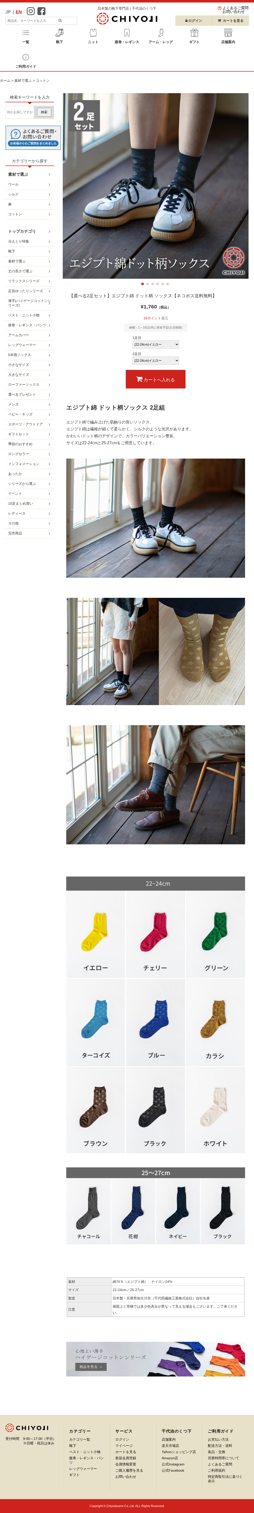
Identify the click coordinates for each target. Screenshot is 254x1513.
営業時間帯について (223, 1458)
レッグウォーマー (22, 345)
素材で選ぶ (23, 81)
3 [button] (153, 284)
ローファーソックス (23, 384)
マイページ (124, 1446)
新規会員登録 (125, 1458)
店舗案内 (169, 1439)
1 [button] (143, 284)
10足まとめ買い (20, 503)
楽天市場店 (170, 1446)
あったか (15, 474)
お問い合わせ (125, 1477)
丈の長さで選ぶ (20, 271)
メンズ (13, 404)
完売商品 (15, 533)
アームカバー (18, 335)
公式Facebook (173, 1470)
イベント (15, 493)
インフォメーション (23, 464)
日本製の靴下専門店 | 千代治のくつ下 (127, 8)
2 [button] (148, 284)
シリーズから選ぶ (22, 484)
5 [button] (163, 284)
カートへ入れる (158, 379)
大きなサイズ (18, 375)
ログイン (122, 1439)
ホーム (5, 81)
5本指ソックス (19, 355)
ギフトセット (18, 434)
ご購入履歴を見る (129, 1470)
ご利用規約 (216, 1470)
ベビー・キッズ (20, 414)
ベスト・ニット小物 (23, 315)
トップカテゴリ (22, 231)
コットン (43, 81)
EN (19, 11)
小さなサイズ (18, 365)
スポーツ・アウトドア (25, 424)
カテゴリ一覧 (79, 1439)
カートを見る (233, 21)
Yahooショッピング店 (179, 1452)
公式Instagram (173, 1464)
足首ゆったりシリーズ (25, 291)
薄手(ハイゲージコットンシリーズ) (29, 303)
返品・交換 (216, 1452)
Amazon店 (170, 1458)
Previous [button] (75, 186)
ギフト (74, 1475)
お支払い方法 (218, 1439)
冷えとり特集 (18, 241)
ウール (13, 184)
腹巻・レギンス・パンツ (27, 325)
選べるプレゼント (22, 394)
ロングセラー (18, 454)
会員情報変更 (125, 1464)
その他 (13, 523)
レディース (17, 513)
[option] (156, 186)
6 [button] (168, 284)
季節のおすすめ (20, 444)
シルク (13, 194)
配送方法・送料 (220, 1446)
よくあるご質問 (220, 1464)
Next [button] (236, 186)
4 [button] (158, 284)
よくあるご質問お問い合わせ (235, 10)
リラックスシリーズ (23, 281)
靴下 (11, 251)
